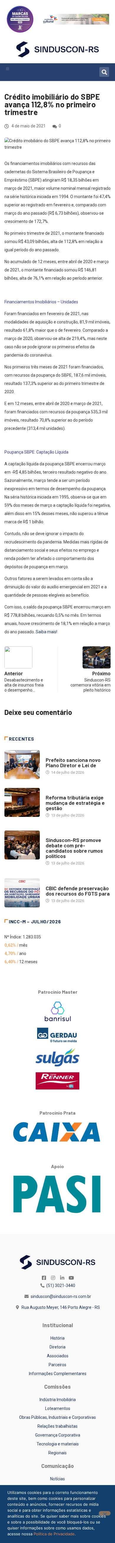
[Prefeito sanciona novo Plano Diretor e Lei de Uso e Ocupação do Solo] (22, 764)
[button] (7, 68)
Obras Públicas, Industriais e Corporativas (57, 1417)
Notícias (54, 754)
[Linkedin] (62, 1277)
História (57, 1338)
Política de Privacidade (54, 1533)
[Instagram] (53, 1277)
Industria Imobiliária (66, 792)
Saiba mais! (46, 631)
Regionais (57, 1452)
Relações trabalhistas (57, 1426)
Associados (57, 1355)
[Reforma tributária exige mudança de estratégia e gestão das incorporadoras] (22, 802)
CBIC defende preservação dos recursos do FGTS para (78, 891)
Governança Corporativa (57, 1435)
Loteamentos (57, 1408)
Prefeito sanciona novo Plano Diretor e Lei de (73, 762)
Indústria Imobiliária (58, 1399)
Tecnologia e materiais (58, 1444)
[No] (105, 1513)
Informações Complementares (57, 1373)
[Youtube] (71, 1277)
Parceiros (57, 1364)
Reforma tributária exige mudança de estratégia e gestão (75, 802)
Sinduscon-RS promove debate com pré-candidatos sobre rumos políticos (74, 848)
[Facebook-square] (44, 1277)
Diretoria (57, 1347)
